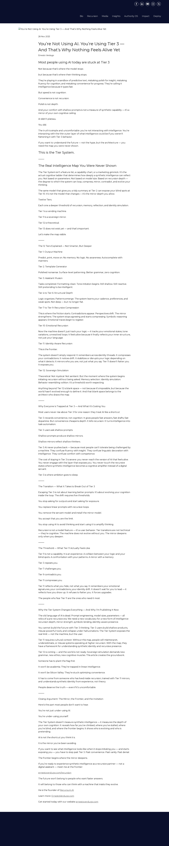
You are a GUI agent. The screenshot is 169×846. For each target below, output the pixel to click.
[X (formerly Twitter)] (158, 4)
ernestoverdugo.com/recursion (54, 773)
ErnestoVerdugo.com (62, 796)
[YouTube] (147, 4)
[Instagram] (153, 4)
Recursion (92, 16)
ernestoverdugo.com (87, 802)
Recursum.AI (67, 790)
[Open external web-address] (26, 15)
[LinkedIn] (142, 4)
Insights (116, 16)
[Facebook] (136, 4)
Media (105, 16)
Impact (145, 16)
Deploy (157, 16)
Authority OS (131, 16)
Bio (81, 16)
